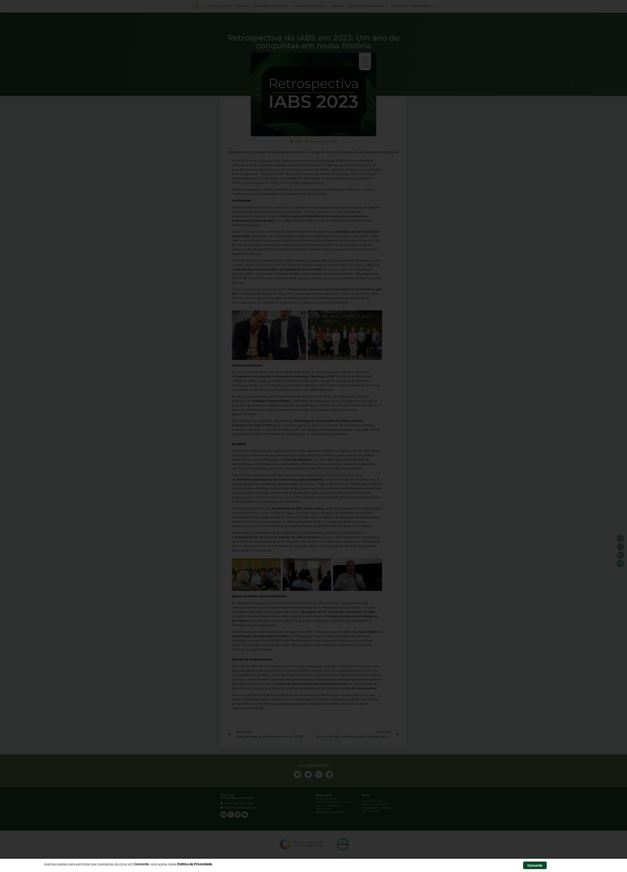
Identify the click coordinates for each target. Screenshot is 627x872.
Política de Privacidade (194, 864)
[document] (313, 436)
